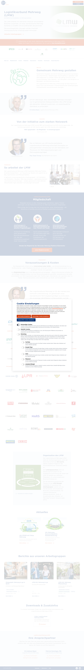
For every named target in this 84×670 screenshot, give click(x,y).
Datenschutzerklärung (57, 308)
